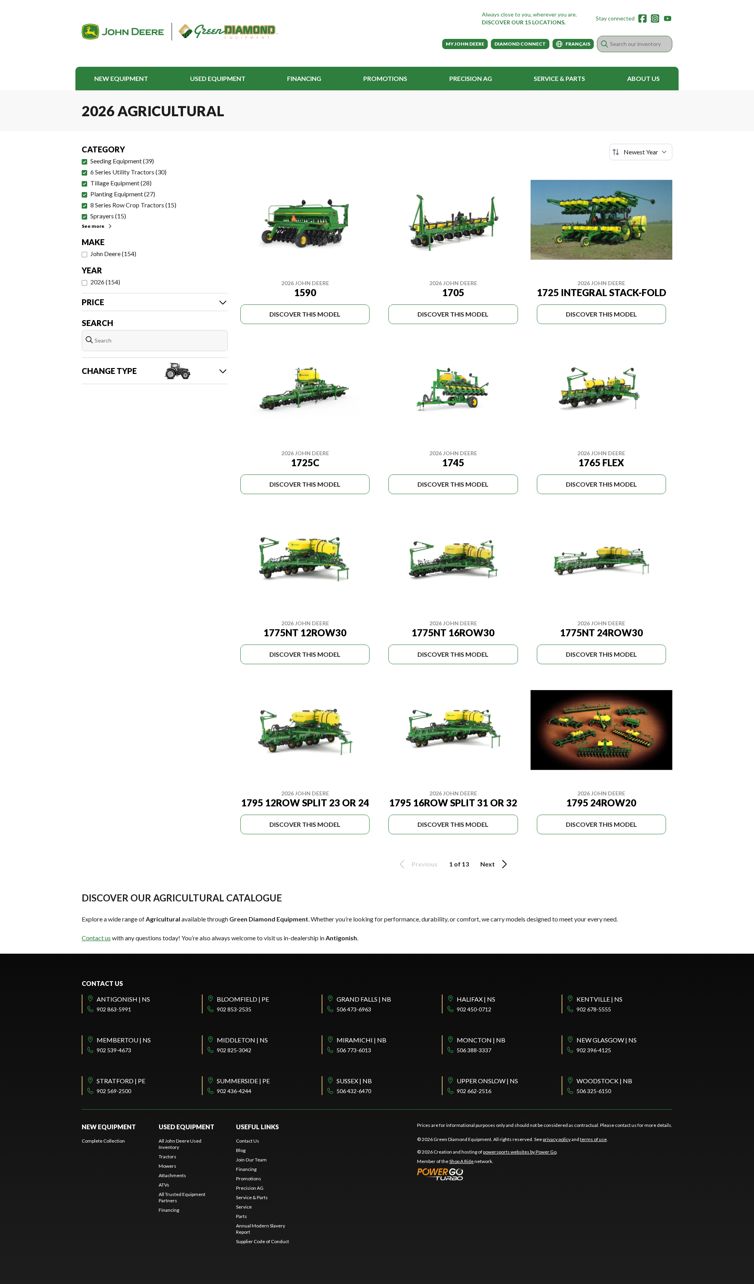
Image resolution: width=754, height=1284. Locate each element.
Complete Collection (103, 1141)
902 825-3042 (234, 1050)
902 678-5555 (593, 1009)
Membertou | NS (124, 1040)
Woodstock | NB (604, 1080)
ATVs (164, 1185)
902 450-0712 (474, 1009)
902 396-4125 (593, 1050)
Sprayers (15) (108, 216)
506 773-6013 (354, 1050)
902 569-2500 (114, 1091)
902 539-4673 (114, 1050)
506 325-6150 (593, 1091)
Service (244, 1207)
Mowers (167, 1166)
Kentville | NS (599, 999)
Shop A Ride (461, 1161)
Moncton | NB (481, 1040)
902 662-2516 (474, 1091)
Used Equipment (217, 78)
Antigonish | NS (123, 999)
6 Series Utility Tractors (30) (128, 172)
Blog (240, 1150)
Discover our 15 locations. (524, 22)
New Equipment (121, 78)
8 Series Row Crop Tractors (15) (133, 205)
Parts (241, 1216)
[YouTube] (667, 18)
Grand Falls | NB (364, 999)
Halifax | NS (476, 999)
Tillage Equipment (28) (121, 183)
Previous (424, 864)
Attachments (172, 1175)
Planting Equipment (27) (122, 194)
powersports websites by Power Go (519, 1152)
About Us (643, 78)
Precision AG (470, 78)
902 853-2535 (234, 1009)
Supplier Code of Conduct (262, 1241)
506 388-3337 (474, 1050)
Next (487, 864)
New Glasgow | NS (606, 1040)
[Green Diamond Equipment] (180, 31)
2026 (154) (105, 282)
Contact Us (247, 1141)
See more (93, 226)
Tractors (167, 1156)
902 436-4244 (234, 1091)
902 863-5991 (114, 1009)
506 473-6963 (354, 1009)
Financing (304, 78)
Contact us (96, 937)
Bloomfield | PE (243, 999)
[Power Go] (487, 1174)
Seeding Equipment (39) (122, 161)
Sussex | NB (354, 1080)
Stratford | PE (121, 1080)
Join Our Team (251, 1160)
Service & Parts (559, 78)
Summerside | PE (243, 1080)
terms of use (593, 1139)
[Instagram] (655, 18)
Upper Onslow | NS (487, 1080)
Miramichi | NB (361, 1040)
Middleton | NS (242, 1040)
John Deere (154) (113, 253)
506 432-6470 (354, 1091)
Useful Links (257, 1126)
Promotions (385, 78)
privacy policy (557, 1139)
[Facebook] (642, 18)
